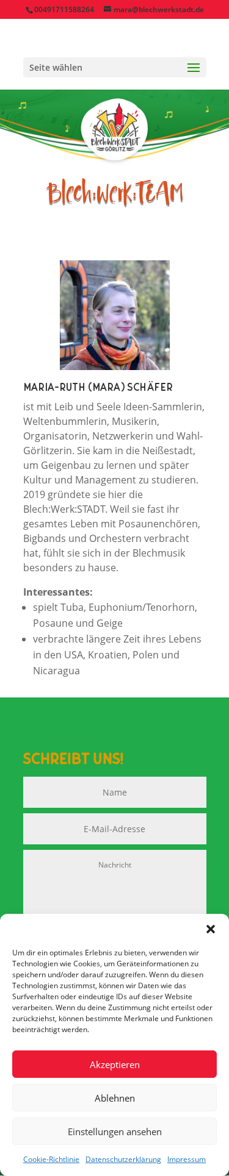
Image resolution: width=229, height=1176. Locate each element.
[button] (211, 929)
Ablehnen (115, 1098)
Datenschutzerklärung (123, 1159)
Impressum (186, 1159)
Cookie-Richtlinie (51, 1159)
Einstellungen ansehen (115, 1131)
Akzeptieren (115, 1064)
